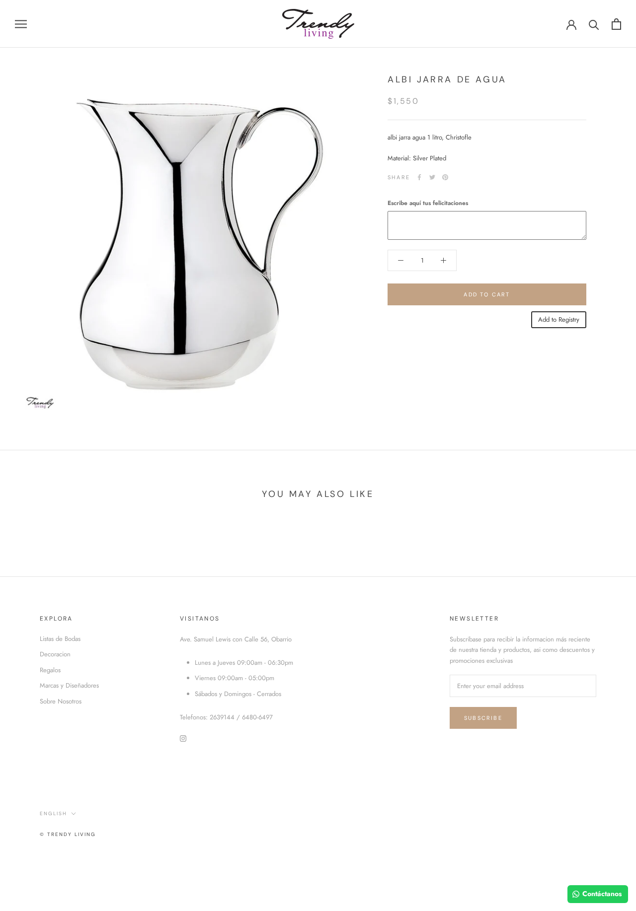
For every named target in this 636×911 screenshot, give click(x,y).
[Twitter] (432, 177)
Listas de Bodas (60, 638)
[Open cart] (616, 24)
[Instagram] (183, 737)
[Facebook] (419, 177)
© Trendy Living (68, 834)
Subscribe (483, 717)
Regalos (50, 670)
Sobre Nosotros (60, 701)
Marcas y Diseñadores (69, 685)
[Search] (594, 24)
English (53, 813)
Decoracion (55, 654)
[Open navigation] (21, 24)
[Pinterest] (445, 177)
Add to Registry (558, 319)
